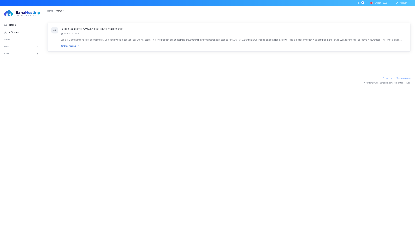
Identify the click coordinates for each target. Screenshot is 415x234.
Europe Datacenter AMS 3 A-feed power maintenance (91, 28)
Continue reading (68, 46)
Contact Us (387, 78)
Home (50, 11)
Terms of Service (403, 78)
